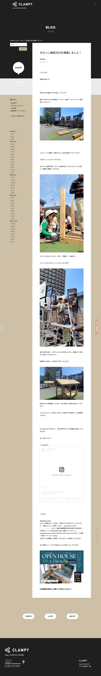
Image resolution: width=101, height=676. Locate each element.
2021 (12, 221)
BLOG (17, 40)
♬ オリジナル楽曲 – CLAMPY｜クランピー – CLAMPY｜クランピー (60, 538)
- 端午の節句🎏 (14, 103)
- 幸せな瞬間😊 (14, 108)
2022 (12, 195)
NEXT (72, 616)
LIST (50, 616)
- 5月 (11, 162)
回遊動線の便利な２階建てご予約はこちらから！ (56, 589)
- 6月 (11, 159)
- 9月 (11, 151)
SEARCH (23, 49)
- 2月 (11, 136)
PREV (29, 616)
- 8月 (11, 154)
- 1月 (11, 139)
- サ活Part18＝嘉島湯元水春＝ (17, 116)
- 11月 (11, 146)
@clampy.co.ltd (45, 521)
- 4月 (11, 164)
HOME (12, 40)
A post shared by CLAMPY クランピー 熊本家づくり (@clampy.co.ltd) (63, 498)
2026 (12, 131)
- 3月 (11, 133)
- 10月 (11, 149)
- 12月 (11, 144)
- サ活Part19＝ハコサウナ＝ (17, 105)
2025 (12, 141)
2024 (12, 174)
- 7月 (11, 157)
